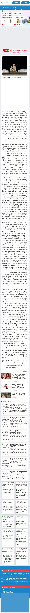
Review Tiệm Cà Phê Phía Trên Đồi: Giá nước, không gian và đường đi (18, 445)
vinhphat (18, 530)
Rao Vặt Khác (18, 24)
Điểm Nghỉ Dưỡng (19, 17)
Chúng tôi (6, 590)
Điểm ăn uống (6, 21)
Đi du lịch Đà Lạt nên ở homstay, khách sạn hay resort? (18, 472)
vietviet (4, 501)
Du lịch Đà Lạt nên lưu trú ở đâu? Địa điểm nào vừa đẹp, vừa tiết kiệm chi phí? (18, 460)
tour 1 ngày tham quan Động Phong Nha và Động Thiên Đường (14, 331)
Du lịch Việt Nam (7, 13)
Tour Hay (14, 21)
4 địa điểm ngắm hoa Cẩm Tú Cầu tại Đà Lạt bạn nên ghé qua (18, 405)
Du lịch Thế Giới (17, 13)
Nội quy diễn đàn (7, 591)
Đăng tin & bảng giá (8, 592)
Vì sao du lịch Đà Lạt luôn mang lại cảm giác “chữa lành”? (18, 431)
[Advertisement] (15, 94)
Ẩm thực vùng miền (7, 24)
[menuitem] (25, 2)
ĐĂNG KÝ (25, 2)
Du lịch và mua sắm (7, 17)
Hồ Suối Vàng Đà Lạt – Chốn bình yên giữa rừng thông (18, 418)
